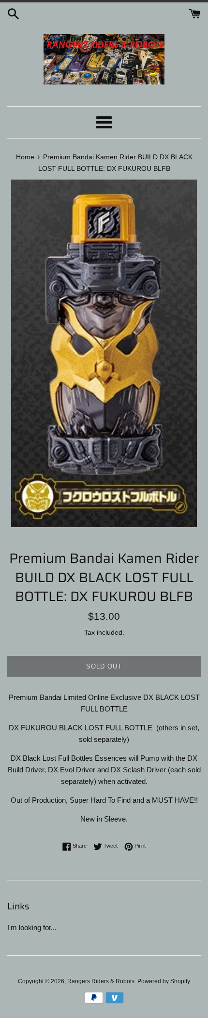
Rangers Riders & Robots (100, 981)
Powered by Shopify (163, 981)
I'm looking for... (32, 927)
